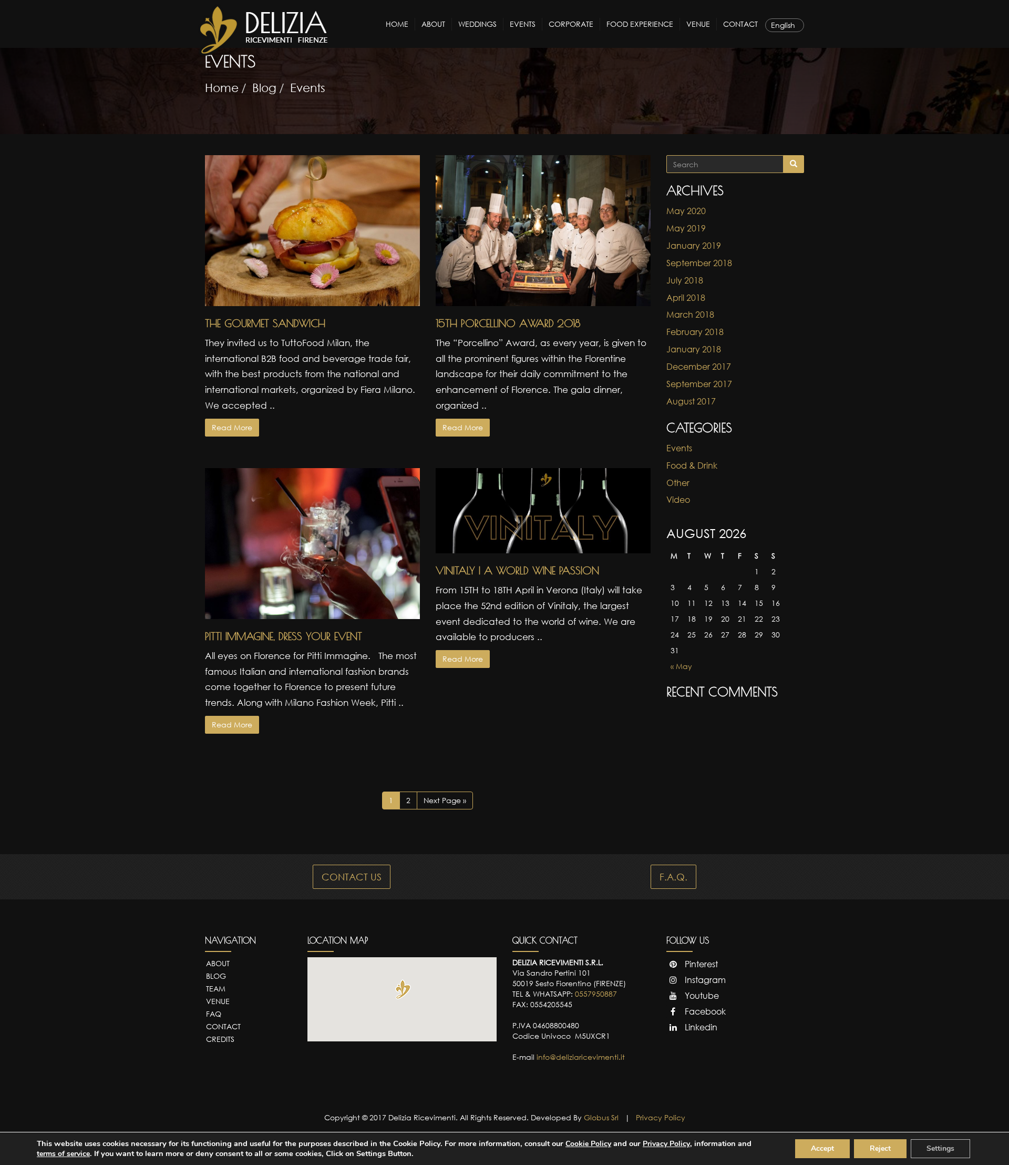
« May (681, 666)
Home (397, 23)
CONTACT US (352, 877)
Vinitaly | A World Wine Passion (517, 570)
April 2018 (685, 297)
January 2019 (693, 245)
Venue (698, 23)
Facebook (704, 1011)
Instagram (704, 980)
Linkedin (700, 1027)
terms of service (63, 1154)
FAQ (213, 1013)
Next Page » (445, 800)
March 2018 (690, 314)
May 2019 (686, 228)
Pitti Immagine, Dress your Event (283, 636)
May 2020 (686, 211)
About (433, 23)
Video (678, 499)
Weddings (477, 23)
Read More (232, 427)
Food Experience (639, 23)
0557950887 (596, 993)
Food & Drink (691, 465)
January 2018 (693, 349)
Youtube (701, 995)
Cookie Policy (588, 1144)
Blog (264, 87)
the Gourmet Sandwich (265, 323)
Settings (940, 1148)
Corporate (571, 23)
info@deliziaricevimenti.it (581, 1056)
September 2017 (699, 384)
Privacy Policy (660, 1117)
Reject (880, 1148)
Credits (220, 1039)
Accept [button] (822, 1148)
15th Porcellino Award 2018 (508, 323)
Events (523, 23)
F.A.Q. (673, 877)
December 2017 (698, 366)
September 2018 (699, 263)
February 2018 (695, 332)
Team (215, 988)
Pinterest (700, 964)
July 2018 (684, 280)
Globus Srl (601, 1117)
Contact (740, 23)
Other (677, 483)
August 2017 (691, 401)
